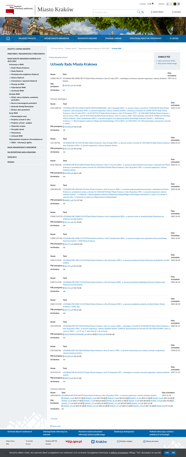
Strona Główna (58, 48)
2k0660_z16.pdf (92, 406)
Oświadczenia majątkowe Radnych (25, 74)
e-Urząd (174, 39)
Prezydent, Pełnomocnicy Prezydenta (26, 54)
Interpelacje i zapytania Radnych (24, 81)
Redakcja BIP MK (51, 441)
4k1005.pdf (68, 173)
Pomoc (28, 444)
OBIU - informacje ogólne (21, 142)
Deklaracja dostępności (124, 432)
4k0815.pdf (68, 200)
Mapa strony (10, 441)
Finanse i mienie (113, 39)
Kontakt (48, 444)
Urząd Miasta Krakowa (56, 39)
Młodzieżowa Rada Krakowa (22, 152)
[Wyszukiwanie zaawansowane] (143, 12)
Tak (167, 453)
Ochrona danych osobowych (20, 432)
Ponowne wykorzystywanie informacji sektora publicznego (92, 433)
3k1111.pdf (68, 310)
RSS (7, 444)
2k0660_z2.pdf (91, 398)
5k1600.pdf (68, 127)
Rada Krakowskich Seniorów (22, 147)
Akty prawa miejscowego (167, 63)
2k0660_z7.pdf (89, 401)
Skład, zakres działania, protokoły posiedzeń (24, 99)
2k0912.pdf (68, 378)
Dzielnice (12, 157)
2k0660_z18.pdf (139, 406)
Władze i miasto (27, 39)
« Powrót (53, 419)
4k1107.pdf (68, 149)
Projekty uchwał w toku (20, 119)
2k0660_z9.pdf (134, 401)
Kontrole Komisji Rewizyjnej (22, 106)
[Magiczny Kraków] (102, 443)
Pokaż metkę (56, 426)
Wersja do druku (152, 441)
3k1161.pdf (68, 222)
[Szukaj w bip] (139, 12)
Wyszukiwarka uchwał (58, 57)
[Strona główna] (9, 38)
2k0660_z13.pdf (114, 403)
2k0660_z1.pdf (68, 398)
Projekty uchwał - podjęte (21, 123)
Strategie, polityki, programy (146, 39)
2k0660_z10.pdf (156, 401)
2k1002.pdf (68, 356)
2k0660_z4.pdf (135, 398)
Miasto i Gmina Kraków (19, 49)
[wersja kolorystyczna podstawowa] (167, 4)
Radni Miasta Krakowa (20, 68)
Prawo (11, 162)
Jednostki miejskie (87, 39)
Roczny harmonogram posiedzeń (24, 103)
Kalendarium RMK (18, 87)
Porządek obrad (17, 129)
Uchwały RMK (17, 136)
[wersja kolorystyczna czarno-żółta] (175, 4)
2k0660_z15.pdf (69, 406)
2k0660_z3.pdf (113, 398)
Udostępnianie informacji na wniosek (55, 433)
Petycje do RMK (17, 84)
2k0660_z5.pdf (158, 398)
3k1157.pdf (68, 244)
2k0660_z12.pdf (90, 403)
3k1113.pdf (68, 266)
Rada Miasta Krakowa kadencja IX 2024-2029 (24, 60)
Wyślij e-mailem (126, 441)
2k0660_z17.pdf (115, 406)
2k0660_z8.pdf (111, 401)
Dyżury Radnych (17, 78)
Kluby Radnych (17, 71)
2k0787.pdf (68, 85)
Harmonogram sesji (18, 116)
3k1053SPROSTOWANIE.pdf (75, 334)
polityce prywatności (119, 453)
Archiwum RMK (17, 91)
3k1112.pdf (68, 288)
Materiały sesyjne (18, 126)
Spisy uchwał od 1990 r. (167, 61)
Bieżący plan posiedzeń (20, 110)
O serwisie (29, 441)
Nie (173, 453)
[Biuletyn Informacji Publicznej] (76, 443)
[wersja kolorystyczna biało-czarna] (171, 4)
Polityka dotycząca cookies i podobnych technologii (162, 433)
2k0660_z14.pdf (137, 403)
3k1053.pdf (101, 334)
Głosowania (16, 133)
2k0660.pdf (160, 406)
